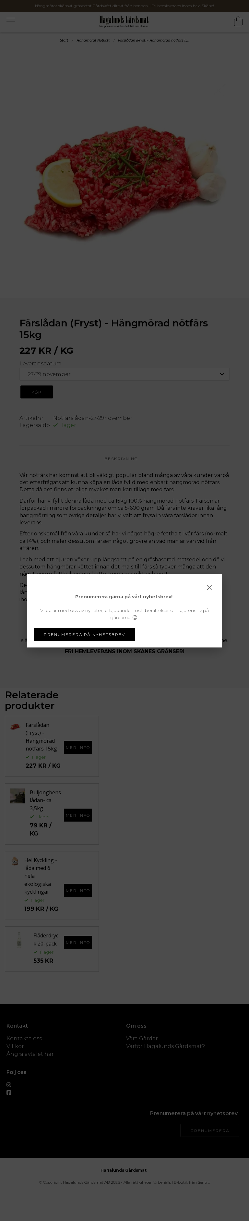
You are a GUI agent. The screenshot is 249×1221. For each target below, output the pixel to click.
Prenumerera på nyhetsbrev (84, 634)
